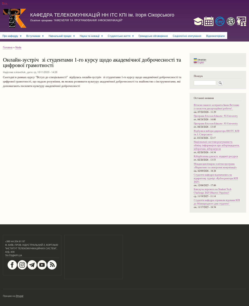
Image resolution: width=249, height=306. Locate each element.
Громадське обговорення (153, 36)
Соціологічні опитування (187, 36)
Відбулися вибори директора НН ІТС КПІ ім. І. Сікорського (216, 132)
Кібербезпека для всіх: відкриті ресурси (216, 156)
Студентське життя (117, 36)
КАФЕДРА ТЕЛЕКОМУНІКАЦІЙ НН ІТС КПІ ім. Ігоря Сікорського (102, 14)
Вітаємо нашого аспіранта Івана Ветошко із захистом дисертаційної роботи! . (216, 106)
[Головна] (15, 19)
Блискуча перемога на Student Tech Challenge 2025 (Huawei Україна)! (212, 190)
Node (18, 47)
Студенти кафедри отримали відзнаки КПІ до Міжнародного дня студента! (217, 201)
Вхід (4, 3)
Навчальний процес (59, 36)
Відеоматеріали (215, 36)
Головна (7, 47)
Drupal (19, 295)
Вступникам (32, 36)
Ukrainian (201, 59)
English (200, 62)
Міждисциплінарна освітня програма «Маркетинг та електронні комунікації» (215, 165)
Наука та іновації (88, 36)
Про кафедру (9, 36)
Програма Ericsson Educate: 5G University (216, 116)
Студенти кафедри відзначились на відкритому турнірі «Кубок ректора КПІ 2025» (216, 178)
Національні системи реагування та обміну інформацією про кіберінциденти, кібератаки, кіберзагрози (216, 145)
